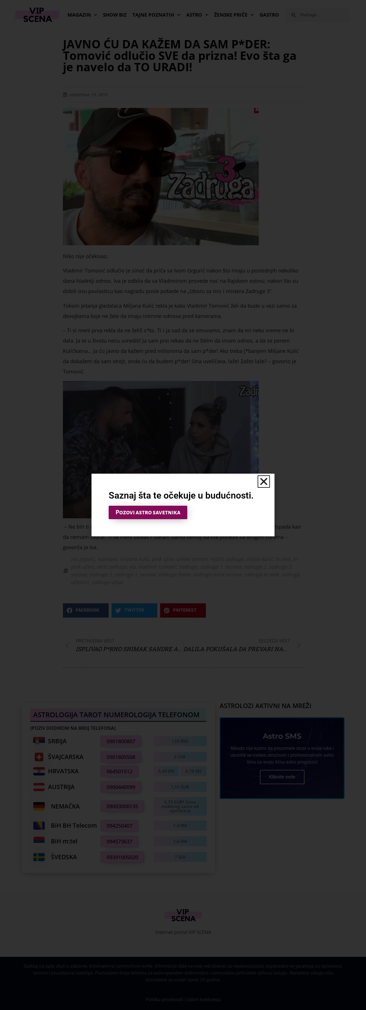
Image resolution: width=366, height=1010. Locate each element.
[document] (183, 505)
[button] (264, 482)
